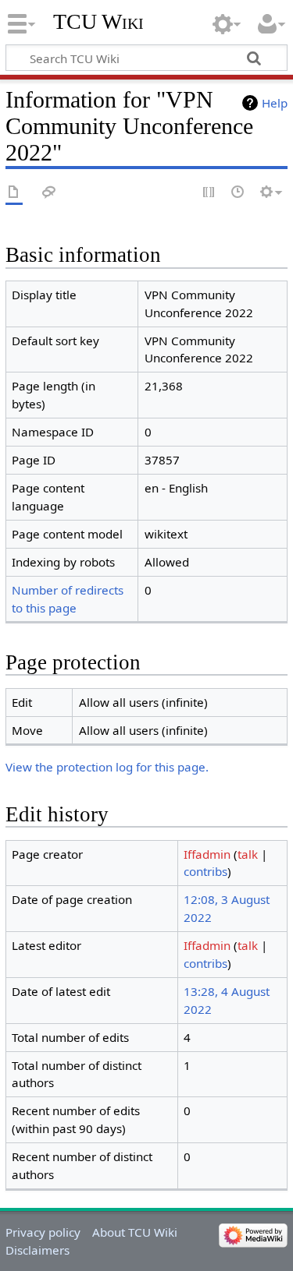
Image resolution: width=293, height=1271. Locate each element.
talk (248, 854)
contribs (205, 871)
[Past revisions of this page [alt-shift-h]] (238, 193)
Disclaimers (37, 1250)
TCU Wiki (98, 21)
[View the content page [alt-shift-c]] (14, 193)
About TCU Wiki (134, 1232)
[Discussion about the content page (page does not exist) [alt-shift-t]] (49, 193)
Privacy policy (42, 1232)
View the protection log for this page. (107, 767)
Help (275, 103)
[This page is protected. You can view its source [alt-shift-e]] (209, 193)
